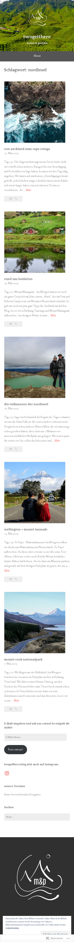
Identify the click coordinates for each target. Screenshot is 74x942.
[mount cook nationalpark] (16, 709)
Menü (37, 56)
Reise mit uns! (15, 749)
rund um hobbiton (18, 279)
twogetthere (37, 36)
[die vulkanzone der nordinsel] (16, 449)
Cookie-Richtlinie (12, 928)
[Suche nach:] (37, 817)
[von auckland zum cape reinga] (16, 199)
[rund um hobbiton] (16, 324)
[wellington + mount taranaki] (16, 579)
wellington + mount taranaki (25, 529)
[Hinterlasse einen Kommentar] (11, 199)
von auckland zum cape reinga (27, 149)
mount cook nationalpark (23, 659)
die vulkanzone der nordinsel (26, 404)
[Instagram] (7, 773)
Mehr (28, 190)
